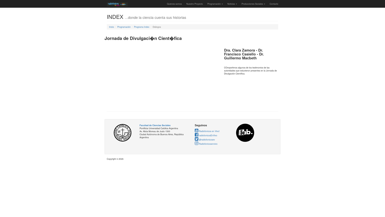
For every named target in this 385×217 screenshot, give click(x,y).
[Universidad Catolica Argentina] (123, 132)
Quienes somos (174, 3)
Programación (214, 3)
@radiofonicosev (206, 139)
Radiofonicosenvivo (207, 143)
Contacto (274, 3)
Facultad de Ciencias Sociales (155, 125)
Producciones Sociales (253, 3)
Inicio (111, 26)
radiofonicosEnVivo (207, 135)
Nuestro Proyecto (194, 3)
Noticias (231, 3)
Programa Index (141, 26)
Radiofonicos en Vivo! (209, 131)
